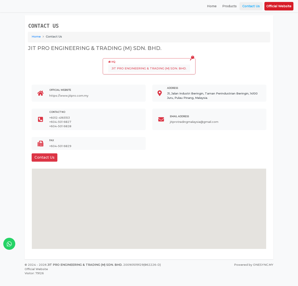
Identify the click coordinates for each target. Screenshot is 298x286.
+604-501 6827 (60, 121)
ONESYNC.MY (263, 264)
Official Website (278, 6)
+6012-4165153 (59, 117)
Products (229, 6)
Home (212, 6)
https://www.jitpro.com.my (68, 95)
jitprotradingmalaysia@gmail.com (194, 121)
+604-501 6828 (60, 126)
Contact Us (251, 6)
